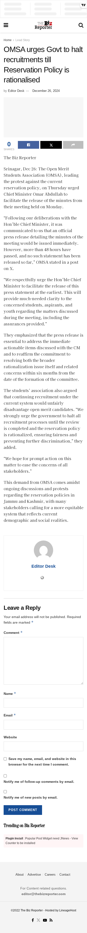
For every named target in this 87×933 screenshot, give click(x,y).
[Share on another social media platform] (73, 145)
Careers (50, 874)
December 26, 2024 (46, 91)
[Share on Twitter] (51, 145)
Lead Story (22, 40)
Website (10, 737)
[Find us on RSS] (51, 920)
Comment (13, 632)
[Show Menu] (6, 25)
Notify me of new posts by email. (31, 797)
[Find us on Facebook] (33, 920)
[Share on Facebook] (28, 145)
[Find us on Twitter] (38, 920)
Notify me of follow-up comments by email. (39, 782)
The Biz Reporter (32, 910)
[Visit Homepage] (43, 25)
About (19, 874)
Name (10, 693)
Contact (64, 874)
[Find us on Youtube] (45, 920)
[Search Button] (81, 25)
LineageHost (67, 910)
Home (8, 40)
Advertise (34, 874)
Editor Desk (16, 91)
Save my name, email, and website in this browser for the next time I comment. (42, 761)
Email (10, 715)
